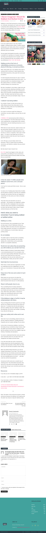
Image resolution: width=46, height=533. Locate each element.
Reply (2, 460)
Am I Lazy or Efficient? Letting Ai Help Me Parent (4, 439)
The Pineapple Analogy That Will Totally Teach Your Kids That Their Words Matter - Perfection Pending (14, 453)
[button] (38, 0)
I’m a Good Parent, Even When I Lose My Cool (21, 439)
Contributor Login (4, 0)
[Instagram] (42, 1)
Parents (14, 14)
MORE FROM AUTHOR (16, 429)
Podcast (20, 0)
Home (9, 0)
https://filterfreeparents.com (13, 413)
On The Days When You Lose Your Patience (6, 404)
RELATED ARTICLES (6, 429)
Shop (12, 0)
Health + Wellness (7, 12)
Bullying (3, 152)
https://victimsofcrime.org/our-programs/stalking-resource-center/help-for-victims (12, 386)
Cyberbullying (5, 118)
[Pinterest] (44, 1)
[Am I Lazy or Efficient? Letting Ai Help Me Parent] (4, 434)
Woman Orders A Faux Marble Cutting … (34, 32)
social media (21, 26)
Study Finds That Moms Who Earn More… (34, 35)
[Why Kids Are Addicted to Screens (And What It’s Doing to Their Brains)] (13, 434)
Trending (19, 8)
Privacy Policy (40, 531)
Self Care (17, 14)
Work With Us (27, 531)
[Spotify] (17, 424)
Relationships (25, 8)
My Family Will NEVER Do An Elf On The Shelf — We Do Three (20, 404)
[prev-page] (1, 444)
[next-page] (3, 444)
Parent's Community (5, 20)
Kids (15, 8)
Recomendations (41, 8)
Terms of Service (34, 531)
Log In (23, 531)
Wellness (31, 8)
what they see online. (15, 60)
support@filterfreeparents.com (23, 527)
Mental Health (9, 14)
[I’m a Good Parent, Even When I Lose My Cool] (22, 434)
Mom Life (11, 8)
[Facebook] (40, 1)
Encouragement (21, 436)
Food (35, 8)
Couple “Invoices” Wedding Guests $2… (34, 29)
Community (16, 0)
